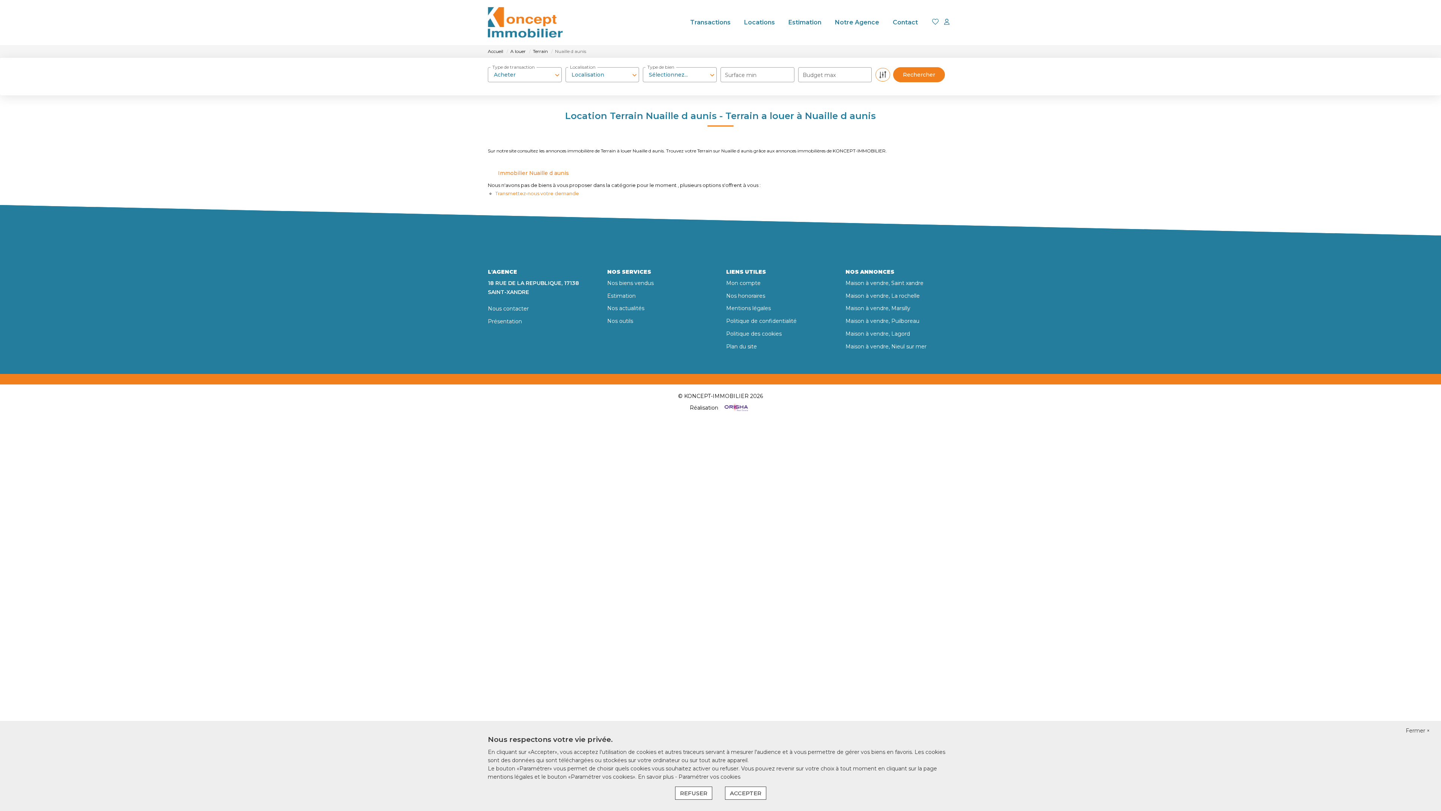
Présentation (505, 321)
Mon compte (743, 283)
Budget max (819, 75)
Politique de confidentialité (761, 321)
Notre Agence (857, 22)
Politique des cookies (754, 333)
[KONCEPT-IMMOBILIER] (525, 22)
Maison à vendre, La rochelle (882, 295)
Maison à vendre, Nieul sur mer (886, 346)
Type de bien (660, 67)
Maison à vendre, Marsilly (877, 308)
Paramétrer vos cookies (709, 776)
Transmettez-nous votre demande (537, 193)
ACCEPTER (745, 793)
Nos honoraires (745, 295)
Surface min (741, 75)
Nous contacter (508, 308)
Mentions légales (748, 308)
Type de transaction (513, 67)
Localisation (583, 67)
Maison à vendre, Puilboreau (882, 321)
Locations (759, 22)
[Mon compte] (946, 22)
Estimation (804, 22)
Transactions (710, 22)
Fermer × (1418, 730)
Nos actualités (625, 308)
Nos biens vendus (630, 283)
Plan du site (741, 346)
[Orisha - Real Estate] (735, 407)
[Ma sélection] (935, 22)
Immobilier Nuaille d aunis (533, 173)
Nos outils (620, 321)
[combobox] (524, 75)
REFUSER (693, 793)
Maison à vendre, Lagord (877, 333)
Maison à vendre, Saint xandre (884, 283)
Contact (905, 22)
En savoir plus (656, 776)
